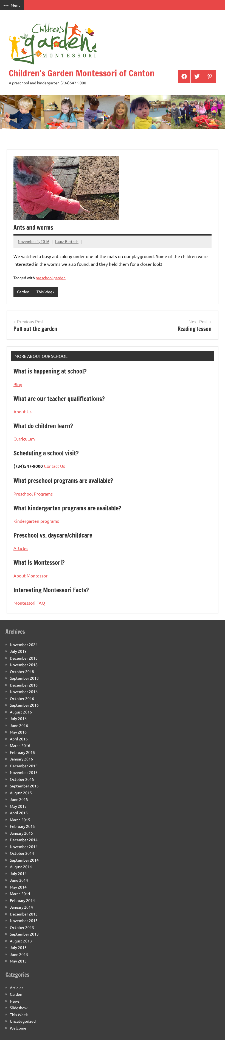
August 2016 (21, 711)
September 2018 (24, 678)
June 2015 (19, 799)
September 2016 (24, 704)
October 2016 (22, 698)
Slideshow (18, 1007)
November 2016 (24, 691)
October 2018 (22, 671)
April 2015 (19, 812)
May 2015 (18, 806)
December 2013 (24, 913)
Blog (17, 384)
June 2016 (19, 725)
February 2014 (22, 900)
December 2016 (24, 684)
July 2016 (18, 718)
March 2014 (20, 893)
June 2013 (19, 954)
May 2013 (18, 960)
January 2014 (21, 907)
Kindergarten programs (36, 521)
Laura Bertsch (66, 241)
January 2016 (21, 758)
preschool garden (51, 277)
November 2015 (24, 772)
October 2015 (22, 779)
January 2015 (21, 833)
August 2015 (21, 792)
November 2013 (24, 920)
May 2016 (18, 731)
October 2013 (22, 927)
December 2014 (24, 839)
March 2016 (20, 745)
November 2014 (24, 846)
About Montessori (31, 575)
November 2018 (24, 664)
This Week (45, 291)
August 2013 (21, 940)
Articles (20, 548)
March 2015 (20, 819)
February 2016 (22, 752)
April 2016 (19, 738)
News (14, 1000)
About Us (22, 411)
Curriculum (24, 438)
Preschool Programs (33, 493)
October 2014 (22, 853)
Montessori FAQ (29, 602)
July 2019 (18, 651)
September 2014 (24, 860)
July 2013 (18, 947)
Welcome (18, 1027)
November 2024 (24, 644)
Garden (23, 291)
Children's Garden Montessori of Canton (81, 73)
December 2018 (24, 657)
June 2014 (19, 880)
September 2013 (24, 933)
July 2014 (18, 873)
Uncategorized (23, 1021)
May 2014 (18, 886)
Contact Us (54, 466)
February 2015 (22, 826)
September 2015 (24, 785)
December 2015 (24, 765)
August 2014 (21, 866)
